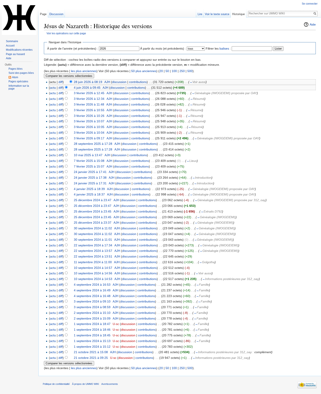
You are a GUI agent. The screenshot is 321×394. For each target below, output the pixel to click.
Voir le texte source (217, 14)
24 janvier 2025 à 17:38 (90, 177)
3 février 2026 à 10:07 (89, 121)
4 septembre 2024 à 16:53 (92, 284)
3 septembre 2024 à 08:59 (92, 307)
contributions (138, 82)
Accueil (10, 45)
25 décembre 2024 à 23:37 (92, 222)
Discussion (56, 14)
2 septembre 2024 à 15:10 (92, 313)
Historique (238, 14)
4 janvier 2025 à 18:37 (89, 194)
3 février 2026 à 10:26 (89, 116)
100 (174, 71)
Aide (313, 24)
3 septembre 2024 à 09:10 (92, 301)
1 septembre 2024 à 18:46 (92, 329)
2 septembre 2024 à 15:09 (92, 318)
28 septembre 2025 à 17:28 (93, 143)
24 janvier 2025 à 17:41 (90, 172)
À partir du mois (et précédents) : (163, 48)
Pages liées (15, 68)
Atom (15, 77)
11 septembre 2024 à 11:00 (93, 262)
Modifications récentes (19, 49)
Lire (200, 14)
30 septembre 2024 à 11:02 (93, 228)
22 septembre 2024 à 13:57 (93, 250)
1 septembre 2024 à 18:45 (92, 335)
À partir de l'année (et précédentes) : (72, 48)
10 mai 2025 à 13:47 (88, 155)
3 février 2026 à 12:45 (89, 93)
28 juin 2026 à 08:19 (88, 82)
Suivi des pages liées (21, 72)
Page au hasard (15, 54)
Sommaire (12, 41)
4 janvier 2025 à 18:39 (89, 189)
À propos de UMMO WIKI (85, 384)
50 (167, 71)
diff (61, 82)
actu (53, 87)
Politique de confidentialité (56, 384)
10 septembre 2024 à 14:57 (93, 268)
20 (161, 71)
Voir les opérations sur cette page (66, 33)
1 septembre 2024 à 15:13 (92, 341)
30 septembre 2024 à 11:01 (93, 239)
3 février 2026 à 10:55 (89, 110)
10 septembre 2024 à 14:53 (93, 279)
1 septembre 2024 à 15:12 (92, 346)
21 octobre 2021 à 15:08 (91, 352)
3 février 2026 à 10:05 (89, 127)
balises (224, 48)
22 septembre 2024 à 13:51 (93, 256)
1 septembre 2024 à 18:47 (92, 324)
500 (190, 71)
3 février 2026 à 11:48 (89, 104)
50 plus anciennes (143, 71)
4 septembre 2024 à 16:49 (92, 290)
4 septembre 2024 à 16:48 (92, 296)
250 (182, 71)
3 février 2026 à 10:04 (89, 132)
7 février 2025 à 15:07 (89, 166)
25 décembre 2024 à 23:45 (92, 211)
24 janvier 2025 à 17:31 (90, 183)
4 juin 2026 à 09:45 (87, 87)
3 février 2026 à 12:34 (89, 98)
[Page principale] (19, 17)
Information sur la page (19, 87)
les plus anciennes (84, 71)
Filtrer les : (218, 48)
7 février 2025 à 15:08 (89, 160)
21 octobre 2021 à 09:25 (91, 357)
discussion (119, 82)
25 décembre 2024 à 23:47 (92, 200)
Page (43, 14)
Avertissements (109, 384)
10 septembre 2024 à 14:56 (93, 273)
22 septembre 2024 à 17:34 (93, 245)
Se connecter (310, 3)
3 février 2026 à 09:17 (89, 138)
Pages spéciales (18, 81)
